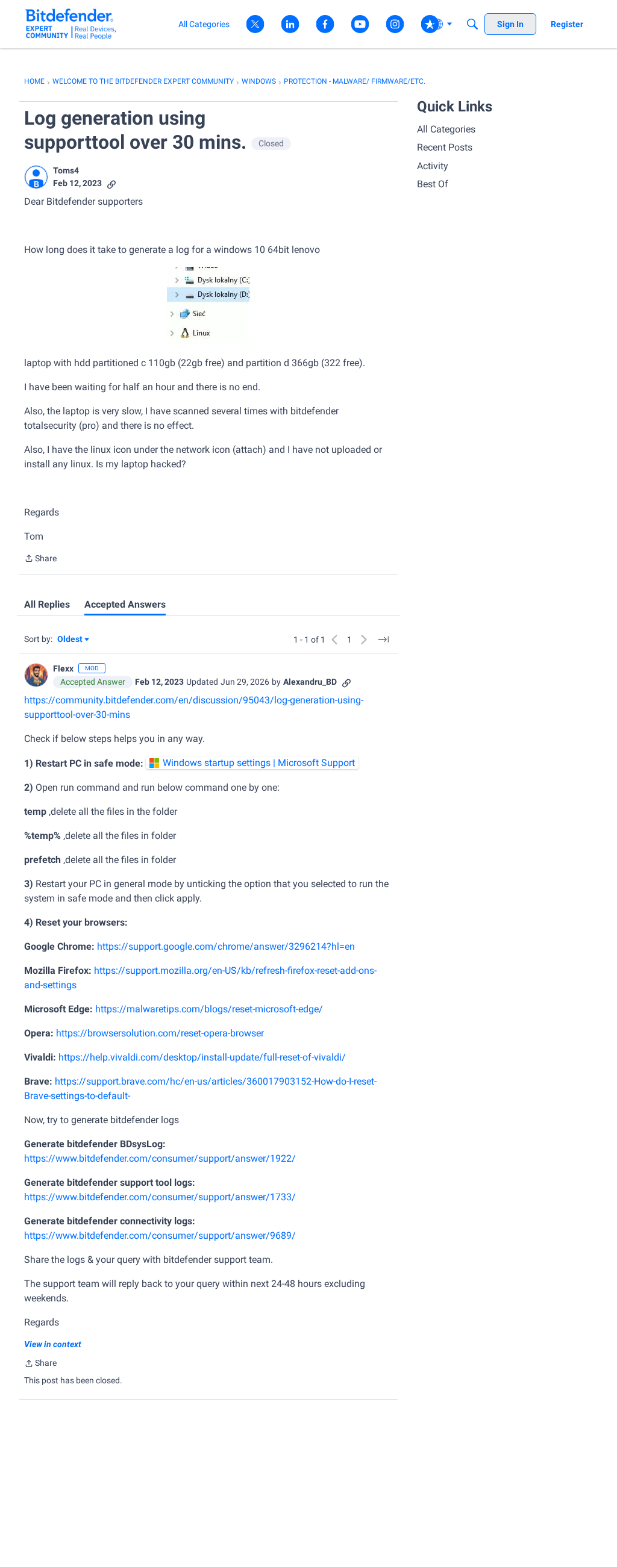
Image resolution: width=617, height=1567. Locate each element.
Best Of (432, 184)
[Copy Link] (111, 183)
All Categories (446, 129)
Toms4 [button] (66, 170)
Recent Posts (444, 147)
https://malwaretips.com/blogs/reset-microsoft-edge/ (209, 1009)
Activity (432, 166)
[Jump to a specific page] (383, 639)
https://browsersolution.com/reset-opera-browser (160, 1033)
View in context (52, 1344)
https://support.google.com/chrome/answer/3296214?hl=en (226, 946)
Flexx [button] (63, 668)
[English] (70, 24)
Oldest (70, 640)
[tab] (47, 604)
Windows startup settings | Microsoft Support (259, 762)
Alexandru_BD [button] (310, 682)
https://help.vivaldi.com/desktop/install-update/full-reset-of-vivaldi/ (202, 1057)
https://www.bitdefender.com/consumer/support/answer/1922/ (160, 1158)
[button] (36, 177)
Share (40, 559)
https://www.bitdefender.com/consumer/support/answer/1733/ (160, 1197)
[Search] (472, 24)
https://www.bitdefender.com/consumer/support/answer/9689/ (160, 1235)
